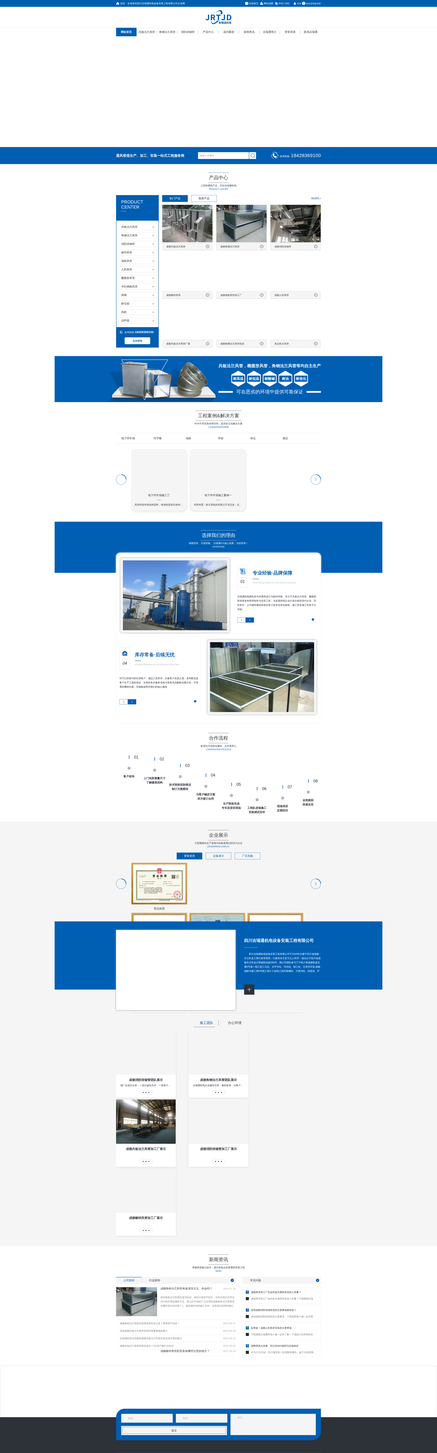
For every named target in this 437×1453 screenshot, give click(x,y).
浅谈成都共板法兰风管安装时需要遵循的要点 (144, 1330)
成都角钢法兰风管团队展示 (218, 1080)
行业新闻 (154, 1280)
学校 (220, 438)
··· (146, 1092)
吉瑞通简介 (270, 31)
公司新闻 (128, 1280)
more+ (316, 198)
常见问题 (255, 1280)
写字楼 (157, 438)
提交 (174, 1430)
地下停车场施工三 (159, 495)
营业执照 (159, 908)
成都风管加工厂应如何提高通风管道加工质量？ (276, 1292)
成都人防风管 (281, 295)
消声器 (125, 320)
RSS (281, 3)
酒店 (285, 438)
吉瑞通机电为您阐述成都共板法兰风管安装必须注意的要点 (151, 1338)
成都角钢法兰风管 (229, 246)
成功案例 (228, 31)
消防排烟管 (188, 31)
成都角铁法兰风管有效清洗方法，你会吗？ (186, 1288)
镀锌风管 (126, 252)
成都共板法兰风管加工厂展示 (146, 1149)
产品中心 (208, 31)
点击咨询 (137, 340)
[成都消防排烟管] (218, 91)
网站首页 (126, 31)
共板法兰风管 (147, 31)
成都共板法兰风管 (175, 246)
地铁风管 (126, 260)
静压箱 (125, 303)
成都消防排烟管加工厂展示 (218, 1149)
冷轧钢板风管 (129, 286)
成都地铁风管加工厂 (231, 295)
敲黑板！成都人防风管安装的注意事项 (271, 1328)
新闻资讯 (249, 31)
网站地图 (268, 3)
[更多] (232, 1280)
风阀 (124, 295)
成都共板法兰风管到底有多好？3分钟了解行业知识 (147, 1345)
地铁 (188, 438)
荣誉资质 (290, 31)
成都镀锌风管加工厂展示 (146, 1218)
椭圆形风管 (128, 278)
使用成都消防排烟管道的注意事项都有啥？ (273, 1310)
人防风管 (126, 269)
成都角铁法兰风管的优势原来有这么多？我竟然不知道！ (150, 1323)
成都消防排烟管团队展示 (146, 1080)
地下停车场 (128, 438)
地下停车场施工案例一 (218, 495)
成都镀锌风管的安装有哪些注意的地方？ (185, 1351)
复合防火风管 (281, 343)
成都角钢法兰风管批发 (232, 343)
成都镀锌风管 (173, 295)
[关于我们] (249, 989)
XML (287, 3)
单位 (253, 438)
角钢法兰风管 (167, 31)
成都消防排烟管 (282, 246)
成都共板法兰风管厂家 (178, 343)
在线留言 (253, 3)
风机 (124, 312)
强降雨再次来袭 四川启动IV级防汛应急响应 (275, 1345)
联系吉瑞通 (311, 31)
